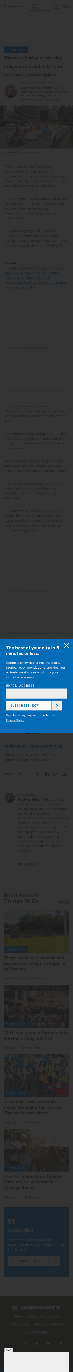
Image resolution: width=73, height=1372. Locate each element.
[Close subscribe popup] (66, 645)
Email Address (20, 686)
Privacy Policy (15, 720)
